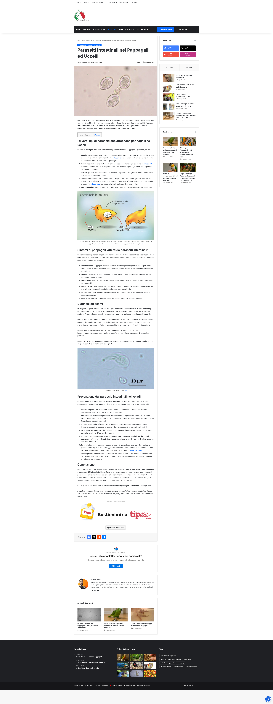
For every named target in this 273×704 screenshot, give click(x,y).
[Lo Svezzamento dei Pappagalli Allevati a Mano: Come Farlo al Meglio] (168, 116)
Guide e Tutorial (125, 29)
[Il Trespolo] (81, 15)
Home (79, 2)
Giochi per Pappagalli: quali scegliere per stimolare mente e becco (186, 152)
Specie (86, 29)
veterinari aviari (179, 666)
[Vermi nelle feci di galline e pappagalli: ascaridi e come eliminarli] (116, 614)
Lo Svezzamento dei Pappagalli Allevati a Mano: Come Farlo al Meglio (186, 115)
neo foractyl (180, 663)
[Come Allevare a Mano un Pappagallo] (168, 78)
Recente (189, 67)
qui (143, 244)
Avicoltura (141, 29)
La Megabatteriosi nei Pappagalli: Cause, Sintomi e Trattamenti (87, 626)
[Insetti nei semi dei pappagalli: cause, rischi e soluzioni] (150, 657)
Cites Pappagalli (110, 2)
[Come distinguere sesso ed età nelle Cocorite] (168, 107)
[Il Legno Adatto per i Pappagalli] (123, 665)
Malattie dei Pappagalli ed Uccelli (95, 40)
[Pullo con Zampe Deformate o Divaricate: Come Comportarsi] (136, 673)
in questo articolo (135, 450)
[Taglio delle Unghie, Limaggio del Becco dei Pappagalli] (142, 614)
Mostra (97, 135)
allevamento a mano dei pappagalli (171, 659)
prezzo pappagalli (166, 666)
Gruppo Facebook (166, 29)
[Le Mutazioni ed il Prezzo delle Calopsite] (168, 88)
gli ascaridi (148, 164)
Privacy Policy (123, 2)
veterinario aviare (192, 666)
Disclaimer (147, 685)
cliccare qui (117, 158)
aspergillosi (187, 659)
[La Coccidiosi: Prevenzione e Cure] (168, 97)
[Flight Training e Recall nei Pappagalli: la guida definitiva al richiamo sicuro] (188, 167)
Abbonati (116, 566)
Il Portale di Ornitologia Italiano (122, 685)
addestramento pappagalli (168, 655)
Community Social (97, 2)
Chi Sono (86, 2)
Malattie (112, 29)
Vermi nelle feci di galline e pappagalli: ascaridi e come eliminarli (114, 626)
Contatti (134, 2)
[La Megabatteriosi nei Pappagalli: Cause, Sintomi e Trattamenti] (89, 614)
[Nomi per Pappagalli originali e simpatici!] (123, 673)
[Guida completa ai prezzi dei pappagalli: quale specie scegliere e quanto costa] (136, 657)
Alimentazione (99, 29)
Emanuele (96, 579)
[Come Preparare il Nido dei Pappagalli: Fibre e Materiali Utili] (136, 665)
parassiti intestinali (116, 527)
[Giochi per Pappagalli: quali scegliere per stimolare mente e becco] (188, 141)
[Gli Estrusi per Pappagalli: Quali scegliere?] (150, 673)
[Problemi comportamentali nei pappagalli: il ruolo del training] (170, 167)
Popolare (169, 67)
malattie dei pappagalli (167, 663)
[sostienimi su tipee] (115, 512)
